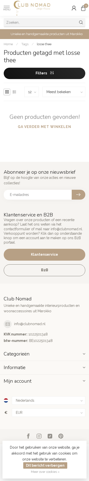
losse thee (44, 44)
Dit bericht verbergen (45, 465)
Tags (24, 44)
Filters (42, 73)
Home (8, 44)
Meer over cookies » (45, 472)
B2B (44, 270)
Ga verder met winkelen (44, 127)
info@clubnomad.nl (29, 324)
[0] (83, 8)
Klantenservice (44, 254)
